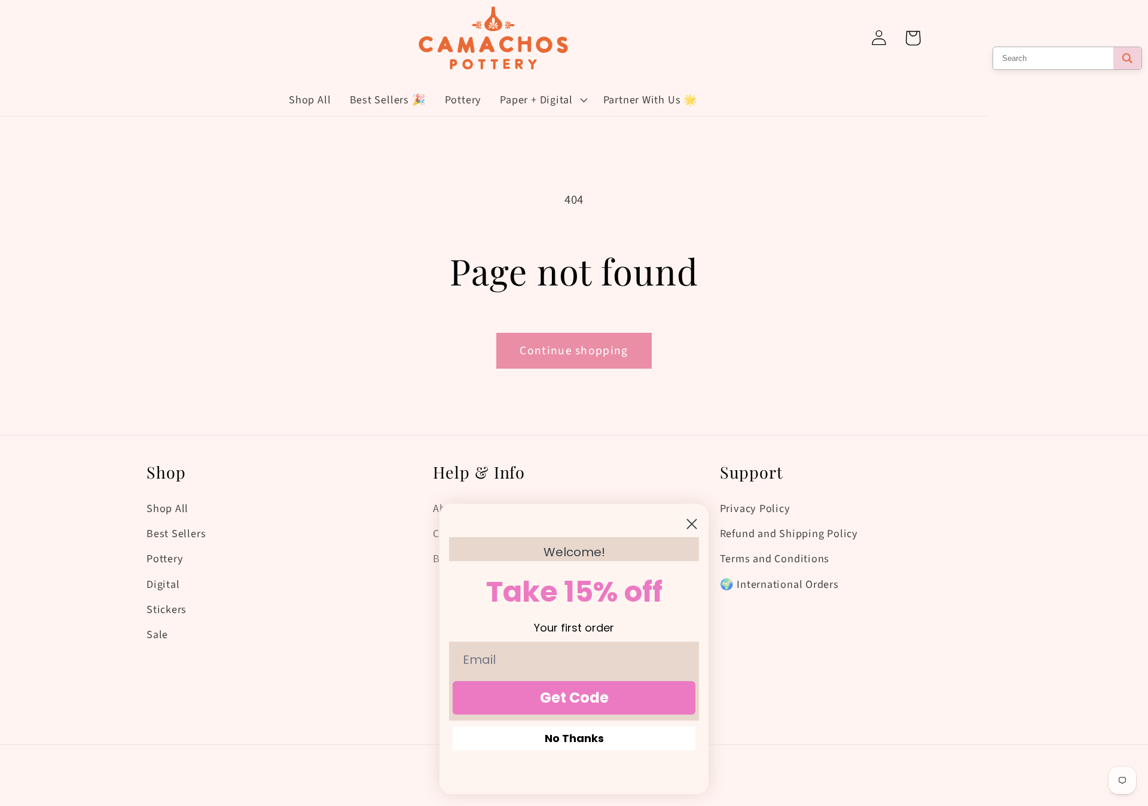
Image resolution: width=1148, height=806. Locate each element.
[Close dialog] (691, 524)
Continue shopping (574, 350)
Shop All (167, 508)
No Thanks (574, 738)
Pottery (164, 558)
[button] (542, 100)
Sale (157, 634)
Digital (162, 584)
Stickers (166, 609)
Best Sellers (176, 533)
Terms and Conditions (775, 558)
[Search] (1127, 58)
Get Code (574, 697)
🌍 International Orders (779, 584)
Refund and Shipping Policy (789, 533)
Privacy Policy (755, 508)
